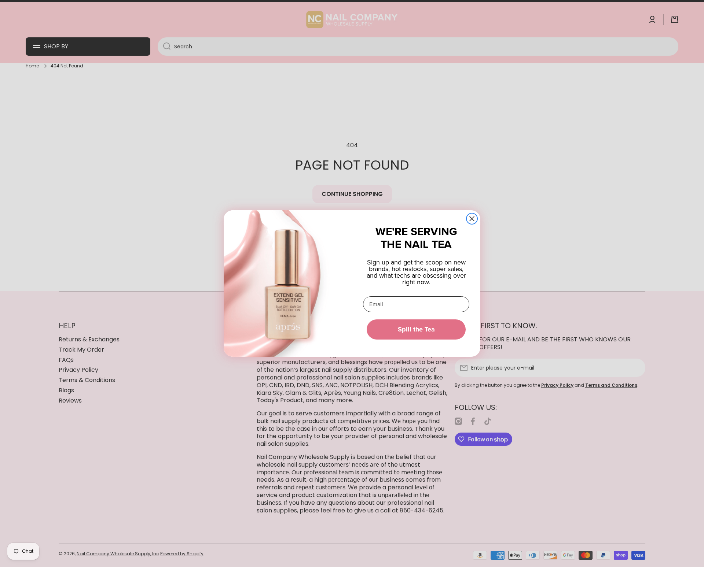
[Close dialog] (471, 218)
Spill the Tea (416, 329)
